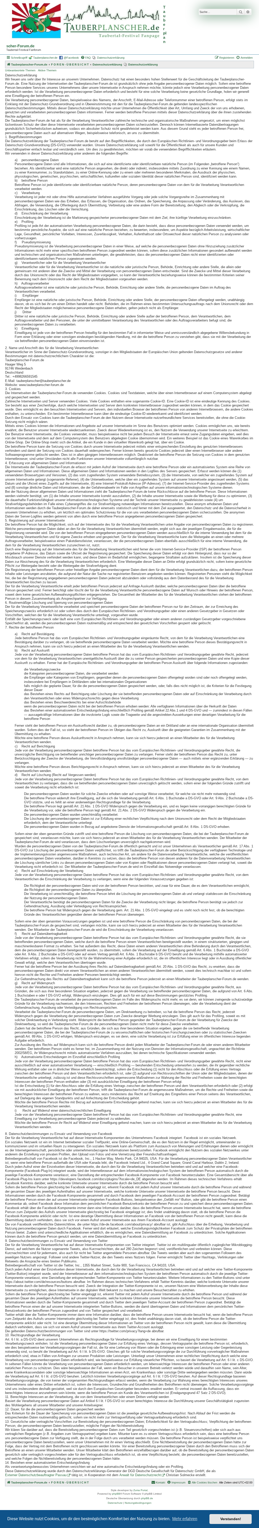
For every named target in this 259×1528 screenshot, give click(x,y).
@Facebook (71, 57)
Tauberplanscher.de (45, 57)
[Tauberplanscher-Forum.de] (84, 21)
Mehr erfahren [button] (184, 1519)
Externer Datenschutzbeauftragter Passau (36, 1475)
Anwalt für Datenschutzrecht (140, 1475)
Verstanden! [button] (230, 1519)
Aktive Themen (47, 70)
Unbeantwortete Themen (20, 70)
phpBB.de (147, 1498)
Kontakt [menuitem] (160, 1482)
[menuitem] (86, 58)
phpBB (116, 1493)
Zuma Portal (140, 1490)
